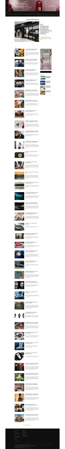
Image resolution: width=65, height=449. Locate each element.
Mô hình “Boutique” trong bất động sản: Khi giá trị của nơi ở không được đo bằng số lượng (31, 384)
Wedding (23, 431)
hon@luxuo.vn (22, 447)
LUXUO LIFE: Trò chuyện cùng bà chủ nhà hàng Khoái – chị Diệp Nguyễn (31, 142)
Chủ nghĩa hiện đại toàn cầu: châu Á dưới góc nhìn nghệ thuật (31, 272)
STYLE (15, 431)
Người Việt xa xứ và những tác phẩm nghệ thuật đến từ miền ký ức (31, 234)
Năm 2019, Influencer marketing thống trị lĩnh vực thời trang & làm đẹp (32, 101)
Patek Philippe (46, 15)
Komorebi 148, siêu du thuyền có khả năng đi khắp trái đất (31, 343)
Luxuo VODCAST (24, 430)
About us (58, 15)
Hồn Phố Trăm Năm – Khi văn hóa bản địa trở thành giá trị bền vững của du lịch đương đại (31, 395)
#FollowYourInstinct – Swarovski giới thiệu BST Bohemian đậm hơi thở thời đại (31, 323)
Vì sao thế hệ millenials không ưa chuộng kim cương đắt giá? (31, 70)
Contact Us (43, 444)
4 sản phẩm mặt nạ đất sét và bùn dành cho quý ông (31, 353)
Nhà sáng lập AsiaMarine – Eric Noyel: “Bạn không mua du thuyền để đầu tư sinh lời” (31, 132)
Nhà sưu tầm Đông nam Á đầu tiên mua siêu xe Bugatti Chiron (31, 261)
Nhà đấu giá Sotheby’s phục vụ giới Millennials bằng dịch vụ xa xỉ (31, 80)
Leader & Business (17, 437)
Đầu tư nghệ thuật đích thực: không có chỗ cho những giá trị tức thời (31, 213)
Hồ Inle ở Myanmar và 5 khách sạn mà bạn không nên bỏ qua (32, 183)
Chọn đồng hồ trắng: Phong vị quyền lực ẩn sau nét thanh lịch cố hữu (31, 49)
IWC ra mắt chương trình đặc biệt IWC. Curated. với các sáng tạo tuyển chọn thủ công (46, 28)
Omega (55, 15)
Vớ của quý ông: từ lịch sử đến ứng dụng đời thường (31, 162)
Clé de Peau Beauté (51, 15)
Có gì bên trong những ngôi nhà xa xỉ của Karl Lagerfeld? (31, 302)
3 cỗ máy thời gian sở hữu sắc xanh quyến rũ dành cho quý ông (31, 313)
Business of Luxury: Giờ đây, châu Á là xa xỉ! (31, 172)
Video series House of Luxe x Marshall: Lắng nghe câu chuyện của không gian (31, 405)
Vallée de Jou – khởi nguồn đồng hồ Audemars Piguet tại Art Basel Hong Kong (31, 203)
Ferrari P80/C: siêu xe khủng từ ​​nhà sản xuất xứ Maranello (31, 242)
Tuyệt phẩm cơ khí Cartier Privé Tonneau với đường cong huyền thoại (31, 282)
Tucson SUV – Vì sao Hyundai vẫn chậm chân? (31, 223)
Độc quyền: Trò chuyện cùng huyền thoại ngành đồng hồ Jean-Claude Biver (31, 60)
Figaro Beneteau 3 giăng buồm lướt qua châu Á (31, 292)
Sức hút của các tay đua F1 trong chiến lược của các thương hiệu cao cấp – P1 (31, 364)
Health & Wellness (17, 436)
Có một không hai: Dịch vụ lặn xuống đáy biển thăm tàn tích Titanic (31, 193)
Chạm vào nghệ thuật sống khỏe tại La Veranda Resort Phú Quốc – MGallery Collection (31, 374)
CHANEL (41, 15)
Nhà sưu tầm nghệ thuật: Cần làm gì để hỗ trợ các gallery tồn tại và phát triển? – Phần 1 (31, 121)
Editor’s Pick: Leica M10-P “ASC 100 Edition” (31, 152)
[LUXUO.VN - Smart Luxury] (7, 12)
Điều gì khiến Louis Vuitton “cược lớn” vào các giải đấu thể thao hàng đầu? (31, 415)
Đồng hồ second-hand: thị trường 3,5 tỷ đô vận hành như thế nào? (31, 251)
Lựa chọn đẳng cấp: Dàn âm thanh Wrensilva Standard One (31, 111)
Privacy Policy (50, 444)
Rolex (38, 15)
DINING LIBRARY (17, 430)
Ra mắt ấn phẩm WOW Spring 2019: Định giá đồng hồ (31, 333)
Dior (43, 15)
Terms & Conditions (47, 444)
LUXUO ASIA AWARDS (25, 436)
